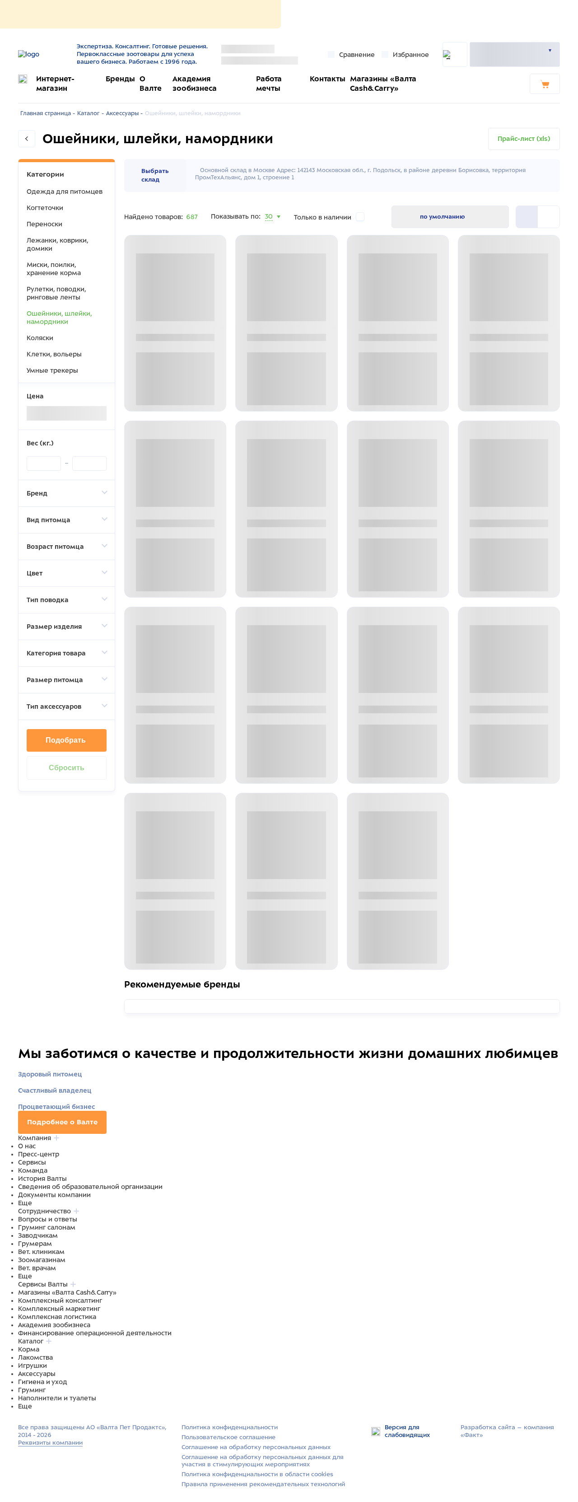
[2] (527, 217)
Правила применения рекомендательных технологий (263, 1484)
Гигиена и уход (42, 1381)
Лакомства (35, 1357)
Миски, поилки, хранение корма (54, 268)
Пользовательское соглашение (228, 1437)
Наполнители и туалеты (57, 1398)
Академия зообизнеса (54, 1325)
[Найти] (455, 54)
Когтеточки (45, 207)
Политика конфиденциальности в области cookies (257, 1474)
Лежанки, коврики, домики (57, 244)
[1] (548, 217)
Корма (28, 1349)
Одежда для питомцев (65, 191)
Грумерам (35, 1243)
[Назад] (26, 138)
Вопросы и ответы (47, 1219)
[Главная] (44, 54)
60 (269, 227)
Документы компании (54, 1194)
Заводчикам (38, 1235)
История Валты (42, 1178)
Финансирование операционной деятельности (95, 1333)
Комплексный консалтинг (60, 1300)
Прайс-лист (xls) (524, 138)
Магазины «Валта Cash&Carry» (67, 1292)
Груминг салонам (46, 1227)
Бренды (120, 79)
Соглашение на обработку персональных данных (256, 1447)
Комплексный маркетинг (59, 1308)
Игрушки (32, 1365)
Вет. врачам (37, 1268)
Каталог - (90, 113)
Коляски (40, 338)
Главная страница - (47, 113)
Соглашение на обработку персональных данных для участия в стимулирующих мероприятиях (263, 1461)
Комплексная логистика (57, 1316)
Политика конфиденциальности (230, 1427)
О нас (27, 1146)
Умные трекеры (52, 370)
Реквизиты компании (50, 1442)
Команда (32, 1170)
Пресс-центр (38, 1154)
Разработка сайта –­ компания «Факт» (507, 1431)
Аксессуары (37, 1373)
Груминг (32, 1390)
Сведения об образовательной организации (90, 1186)
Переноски (44, 224)
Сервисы (32, 1162)
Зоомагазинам (41, 1259)
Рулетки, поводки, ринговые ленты (56, 293)
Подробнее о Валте (62, 1122)
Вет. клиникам (41, 1251)
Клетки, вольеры (54, 354)
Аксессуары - (124, 113)
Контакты (327, 79)
